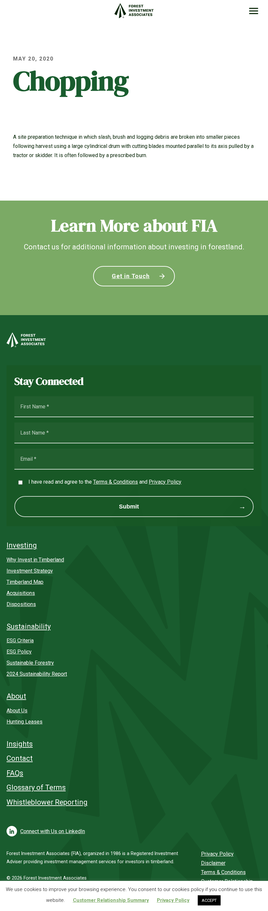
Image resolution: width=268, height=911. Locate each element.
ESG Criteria (20, 640)
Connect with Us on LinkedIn (52, 831)
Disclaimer (213, 863)
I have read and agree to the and (104, 482)
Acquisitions (21, 593)
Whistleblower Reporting (47, 802)
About (16, 696)
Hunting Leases (24, 722)
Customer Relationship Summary (111, 900)
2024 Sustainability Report (37, 674)
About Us (17, 710)
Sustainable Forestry (30, 663)
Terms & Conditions (115, 482)
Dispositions (21, 604)
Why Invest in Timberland (35, 560)
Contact (20, 758)
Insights (20, 744)
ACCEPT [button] (209, 900)
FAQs (15, 773)
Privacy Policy (165, 482)
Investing (22, 545)
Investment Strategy (30, 571)
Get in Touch (131, 276)
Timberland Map (25, 582)
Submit (129, 506)
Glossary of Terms (36, 787)
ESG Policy (19, 652)
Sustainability (29, 626)
